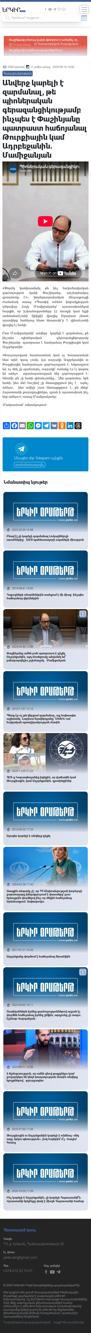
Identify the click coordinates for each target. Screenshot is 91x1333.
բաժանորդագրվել (30, 464)
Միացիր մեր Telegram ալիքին (38, 458)
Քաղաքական (69, 43)
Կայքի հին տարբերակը (69, 1322)
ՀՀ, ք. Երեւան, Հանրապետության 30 (33, 1244)
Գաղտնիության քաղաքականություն (27, 1322)
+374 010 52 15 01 (18, 1271)
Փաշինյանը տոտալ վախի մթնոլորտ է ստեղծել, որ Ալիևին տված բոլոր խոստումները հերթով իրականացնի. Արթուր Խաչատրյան (43, 40)
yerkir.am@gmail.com (20, 1257)
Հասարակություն (49, 43)
